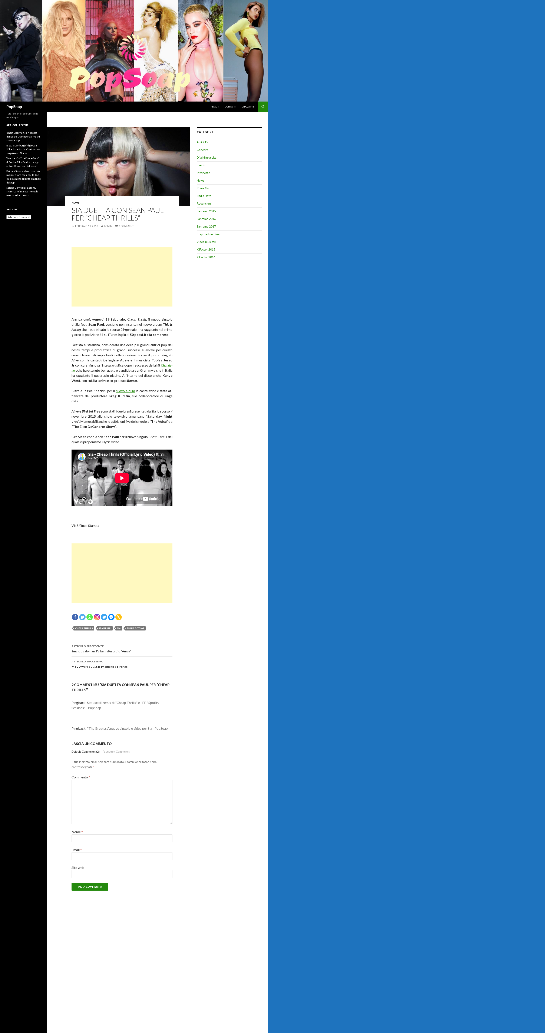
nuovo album (125, 391)
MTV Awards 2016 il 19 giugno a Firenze (100, 664)
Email (77, 850)
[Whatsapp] (89, 617)
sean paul (105, 628)
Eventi (201, 165)
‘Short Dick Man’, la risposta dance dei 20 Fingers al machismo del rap (23, 136)
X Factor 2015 (206, 249)
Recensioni (204, 203)
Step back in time (208, 234)
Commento (81, 777)
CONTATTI (230, 106)
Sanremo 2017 (206, 226)
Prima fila (203, 188)
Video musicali (206, 242)
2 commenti (127, 226)
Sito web (78, 867)
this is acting (135, 628)
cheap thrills (84, 628)
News (75, 202)
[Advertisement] (122, 277)
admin (108, 226)
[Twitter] (82, 617)
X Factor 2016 (206, 257)
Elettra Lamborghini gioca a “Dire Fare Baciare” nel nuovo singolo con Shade (23, 149)
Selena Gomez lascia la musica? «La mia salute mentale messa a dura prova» (22, 191)
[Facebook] (75, 617)
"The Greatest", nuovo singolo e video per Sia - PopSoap (127, 728)
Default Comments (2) (86, 751)
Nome (77, 832)
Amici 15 (202, 142)
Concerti (202, 150)
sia (119, 628)
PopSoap (14, 106)
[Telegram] (104, 617)
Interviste (203, 173)
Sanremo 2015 (206, 211)
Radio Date (204, 196)
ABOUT (215, 106)
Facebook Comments (116, 751)
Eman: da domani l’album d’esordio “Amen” (101, 649)
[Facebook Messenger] (111, 617)
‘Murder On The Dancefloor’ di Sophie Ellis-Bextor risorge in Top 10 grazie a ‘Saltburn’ (22, 162)
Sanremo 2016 (206, 219)
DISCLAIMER (248, 106)
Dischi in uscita (207, 157)
